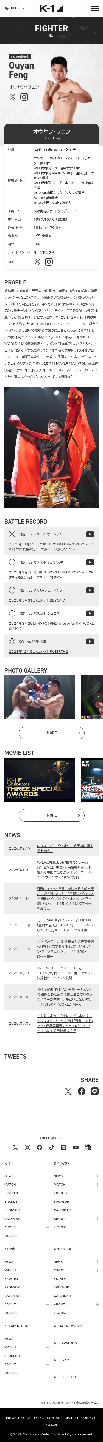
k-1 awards (65, 1343)
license (10, 1235)
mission (51, 1424)
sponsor (12, 1210)
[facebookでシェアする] (81, 1091)
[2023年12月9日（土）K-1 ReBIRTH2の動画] (90, 641)
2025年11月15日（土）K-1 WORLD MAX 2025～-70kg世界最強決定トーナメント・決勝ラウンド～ (51, 546)
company (89, 1417)
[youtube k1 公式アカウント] (76, 1147)
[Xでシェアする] (68, 1091)
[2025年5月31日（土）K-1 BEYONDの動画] (90, 590)
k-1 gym (62, 1359)
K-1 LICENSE (65, 1376)
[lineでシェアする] (94, 1091)
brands (11, 1201)
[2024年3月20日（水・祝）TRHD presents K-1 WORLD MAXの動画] (90, 613)
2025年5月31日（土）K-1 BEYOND (37, 600)
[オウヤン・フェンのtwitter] (13, 97)
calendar (12, 1218)
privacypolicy (18, 1417)
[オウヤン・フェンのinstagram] (24, 97)
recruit (72, 1417)
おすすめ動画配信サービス (82, 1402)
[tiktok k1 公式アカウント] (52, 1147)
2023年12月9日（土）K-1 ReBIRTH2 (38, 651)
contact (54, 1417)
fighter (11, 1193)
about (10, 1227)
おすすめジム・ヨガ (51, 1402)
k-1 (68, 1325)
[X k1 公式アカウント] (15, 1147)
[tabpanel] (39, 697)
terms (39, 1417)
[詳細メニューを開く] (95, 8)
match (10, 1184)
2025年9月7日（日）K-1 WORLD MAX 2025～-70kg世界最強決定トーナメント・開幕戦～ (51, 574)
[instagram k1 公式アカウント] (27, 1147)
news (8, 1176)
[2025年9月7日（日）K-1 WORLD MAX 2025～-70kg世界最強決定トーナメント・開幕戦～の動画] (90, 562)
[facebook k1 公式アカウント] (39, 1147)
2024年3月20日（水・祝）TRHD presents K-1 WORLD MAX (51, 626)
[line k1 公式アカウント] (64, 1147)
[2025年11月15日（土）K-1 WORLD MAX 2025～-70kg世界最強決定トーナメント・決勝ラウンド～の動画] (90, 534)
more (63, 734)
